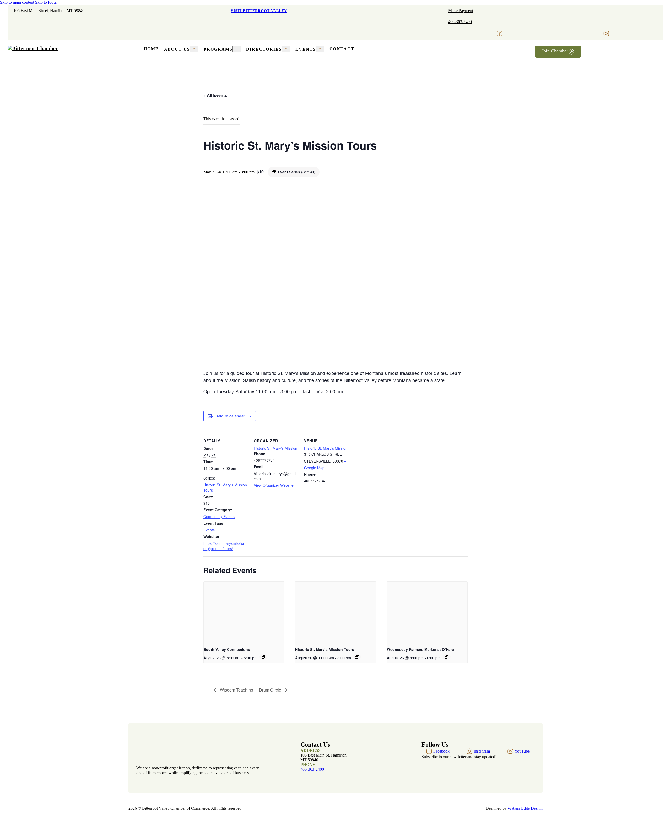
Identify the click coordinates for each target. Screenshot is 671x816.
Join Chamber (555, 50)
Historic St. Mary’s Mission (275, 448)
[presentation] (244, 612)
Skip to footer (46, 2)
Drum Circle (270, 690)
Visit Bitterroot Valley (259, 11)
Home (151, 49)
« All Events (215, 95)
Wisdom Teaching (236, 690)
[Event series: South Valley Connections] (263, 657)
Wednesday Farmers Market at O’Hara (420, 649)
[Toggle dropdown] (194, 49)
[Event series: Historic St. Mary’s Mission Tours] (357, 657)
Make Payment (460, 10)
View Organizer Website (274, 485)
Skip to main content (17, 2)
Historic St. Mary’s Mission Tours (324, 649)
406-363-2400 (460, 21)
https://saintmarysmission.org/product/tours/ (224, 546)
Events (209, 529)
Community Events (219, 516)
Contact (341, 49)
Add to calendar (230, 415)
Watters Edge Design (525, 808)
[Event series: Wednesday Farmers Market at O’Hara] (446, 657)
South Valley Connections (227, 649)
